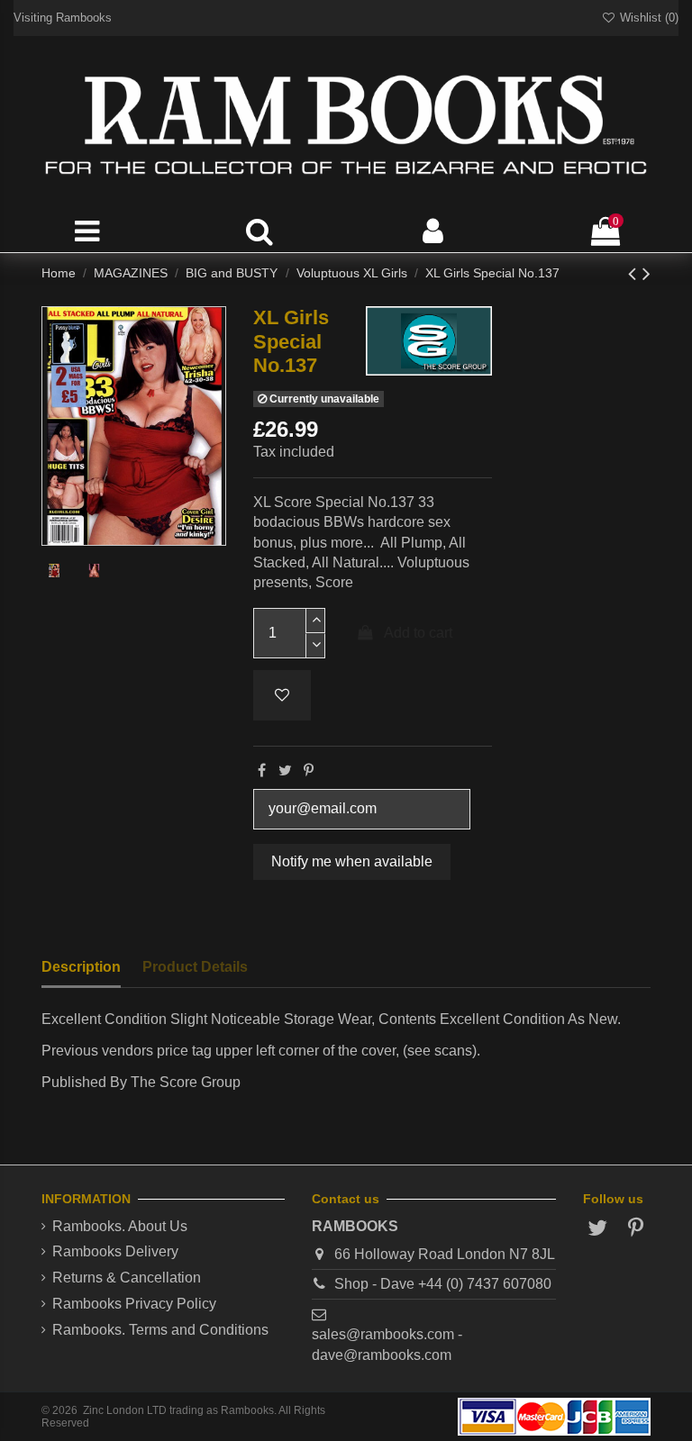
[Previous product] (635, 273)
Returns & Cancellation (126, 1277)
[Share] (262, 770)
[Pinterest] (309, 770)
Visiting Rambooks (63, 17)
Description (81, 966)
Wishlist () (647, 17)
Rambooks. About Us (119, 1226)
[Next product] (646, 273)
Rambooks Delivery (115, 1251)
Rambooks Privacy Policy (134, 1303)
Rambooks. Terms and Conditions (160, 1329)
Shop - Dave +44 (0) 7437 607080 (442, 1283)
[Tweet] (285, 770)
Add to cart (418, 632)
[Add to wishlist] (282, 695)
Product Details (195, 966)
